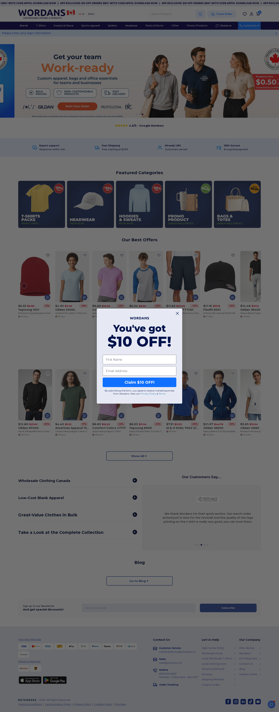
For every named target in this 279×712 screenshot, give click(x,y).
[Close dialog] (177, 313)
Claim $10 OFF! (139, 382)
